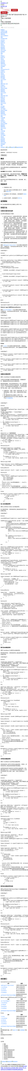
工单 (5, 6)
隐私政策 (20, 1069)
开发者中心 (4, 3)
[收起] (2, 1033)
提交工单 (15, 1030)
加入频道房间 (9, 398)
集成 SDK (8, 191)
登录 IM (20, 198)
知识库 (2, 6)
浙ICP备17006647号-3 (19, 1068)
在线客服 (22, 1030)
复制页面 (4, 155)
